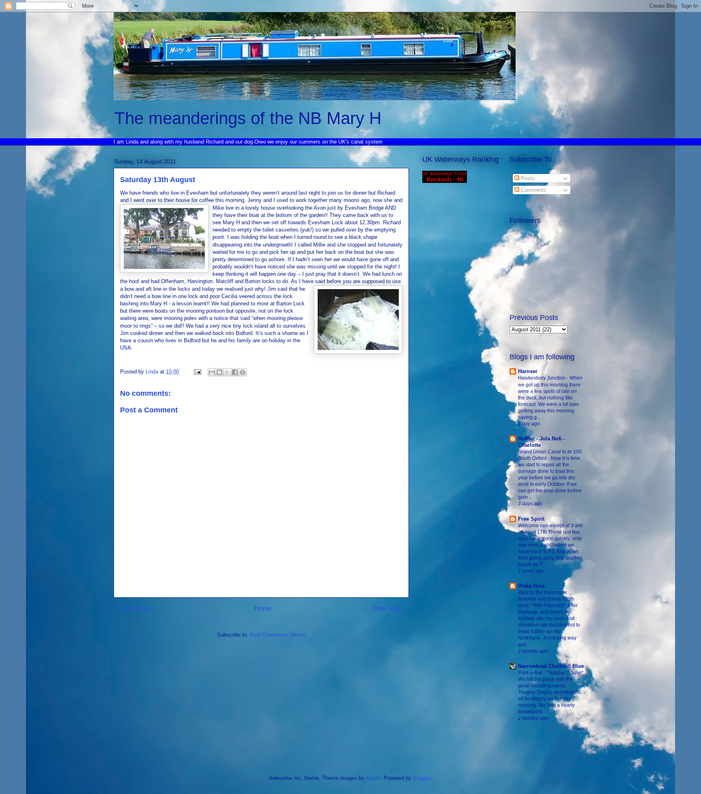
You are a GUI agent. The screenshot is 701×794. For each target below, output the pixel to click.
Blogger (421, 778)
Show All (579, 729)
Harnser (528, 371)
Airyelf (373, 778)
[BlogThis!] (219, 372)
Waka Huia (531, 586)
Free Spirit (531, 519)
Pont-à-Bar (530, 673)
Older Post (387, 608)
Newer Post (137, 608)
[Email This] (212, 372)
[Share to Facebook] (235, 372)
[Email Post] (197, 372)
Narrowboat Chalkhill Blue (551, 666)
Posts (527, 178)
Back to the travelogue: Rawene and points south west (546, 599)
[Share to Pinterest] (243, 372)
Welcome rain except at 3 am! (550, 525)
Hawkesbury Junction (542, 378)
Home (263, 608)
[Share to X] (227, 372)
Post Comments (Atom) (277, 635)
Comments (532, 190)
